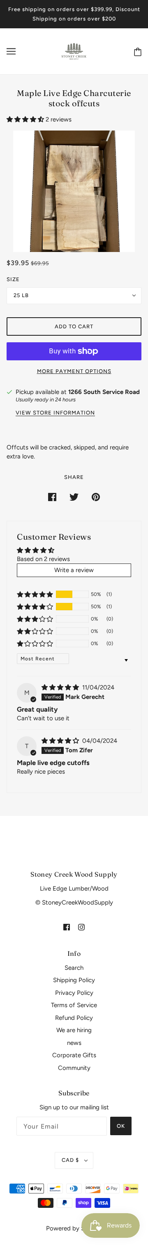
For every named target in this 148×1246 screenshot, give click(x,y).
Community (74, 1068)
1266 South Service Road (104, 392)
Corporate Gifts (74, 1055)
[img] (61, 687)
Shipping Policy (74, 980)
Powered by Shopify (74, 1228)
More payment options (74, 371)
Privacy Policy (74, 992)
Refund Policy (74, 1018)
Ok (121, 1126)
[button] (26, 119)
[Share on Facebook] (52, 497)
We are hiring (74, 1030)
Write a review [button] (74, 570)
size (13, 279)
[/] (74, 51)
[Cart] (136, 51)
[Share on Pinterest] (95, 497)
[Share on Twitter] (74, 497)
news (74, 1043)
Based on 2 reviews (43, 559)
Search (74, 967)
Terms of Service (74, 1005)
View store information (55, 413)
